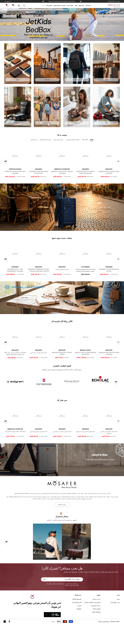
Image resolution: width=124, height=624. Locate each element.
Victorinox (85, 267)
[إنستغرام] (5, 621)
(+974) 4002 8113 (112, 1)
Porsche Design (15, 169)
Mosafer (109, 169)
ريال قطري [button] (8, 1)
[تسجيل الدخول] (19, 6)
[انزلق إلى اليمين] (43, 1)
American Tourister (62, 169)
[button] (5, 1)
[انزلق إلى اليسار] (81, 1)
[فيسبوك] (9, 621)
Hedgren (85, 169)
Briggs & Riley (85, 350)
